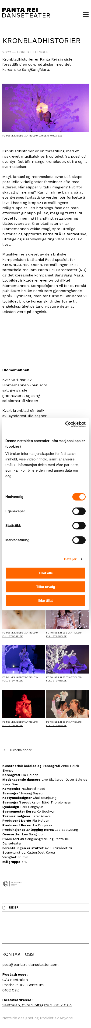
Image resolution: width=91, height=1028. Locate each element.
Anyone (66, 1018)
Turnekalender (20, 750)
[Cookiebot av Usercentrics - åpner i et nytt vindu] (65, 424)
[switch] (79, 511)
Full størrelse (12, 636)
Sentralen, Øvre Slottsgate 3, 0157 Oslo (37, 1005)
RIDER (13, 907)
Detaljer (70, 559)
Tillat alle (45, 573)
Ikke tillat (45, 601)
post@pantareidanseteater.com (30, 964)
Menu (84, 14)
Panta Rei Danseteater (26, 12)
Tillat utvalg (45, 587)
